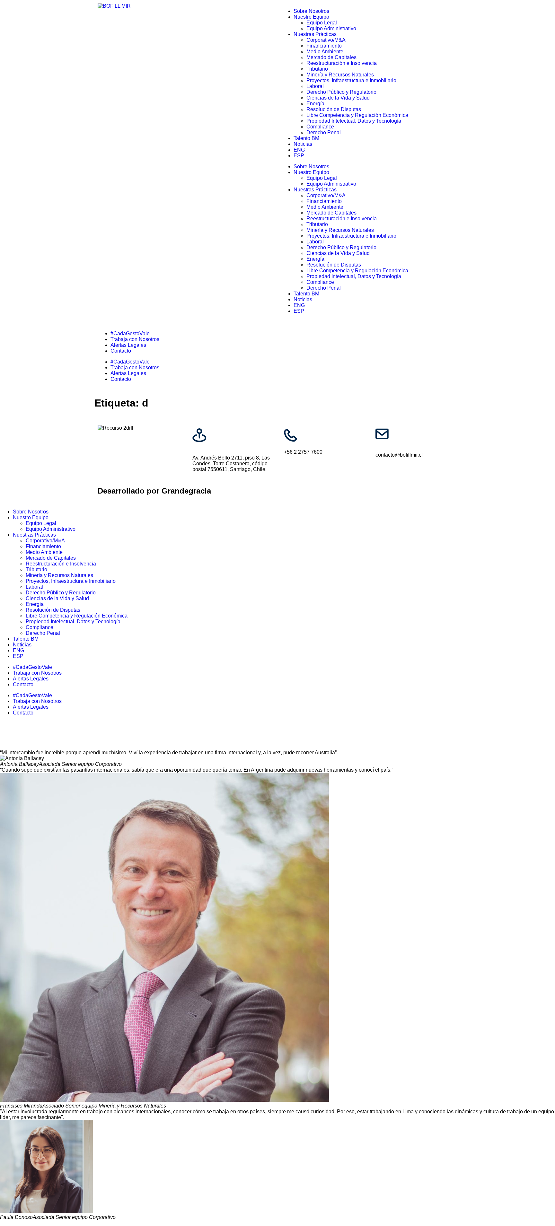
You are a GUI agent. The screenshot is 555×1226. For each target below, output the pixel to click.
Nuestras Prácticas (315, 34)
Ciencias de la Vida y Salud (338, 98)
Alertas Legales (128, 345)
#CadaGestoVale (130, 333)
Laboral (315, 86)
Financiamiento (324, 45)
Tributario (317, 69)
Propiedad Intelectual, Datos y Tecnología (353, 121)
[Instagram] (25, 430)
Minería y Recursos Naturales (340, 74)
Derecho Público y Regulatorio (341, 92)
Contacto (120, 351)
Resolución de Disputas (333, 109)
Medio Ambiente (324, 51)
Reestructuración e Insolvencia (341, 63)
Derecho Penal (323, 132)
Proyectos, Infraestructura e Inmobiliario (351, 80)
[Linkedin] (8, 430)
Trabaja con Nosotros (134, 339)
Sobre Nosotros (311, 11)
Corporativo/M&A (326, 40)
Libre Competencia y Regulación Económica (357, 115)
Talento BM (306, 138)
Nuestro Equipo (311, 17)
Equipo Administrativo (331, 28)
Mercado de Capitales (331, 57)
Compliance (320, 126)
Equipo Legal (321, 22)
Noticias (303, 144)
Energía (315, 103)
